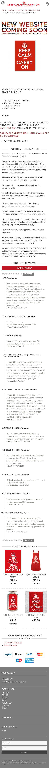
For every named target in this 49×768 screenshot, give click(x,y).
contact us (7, 128)
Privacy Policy (11, 762)
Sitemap (4, 708)
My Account (7, 679)
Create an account (18, 682)
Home (4, 10)
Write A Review (24, 268)
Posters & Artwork (32, 10)
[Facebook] (2, 731)
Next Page (28, 274)
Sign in (5, 682)
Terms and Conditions (22, 762)
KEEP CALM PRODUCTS (15, 10)
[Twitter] (5, 731)
